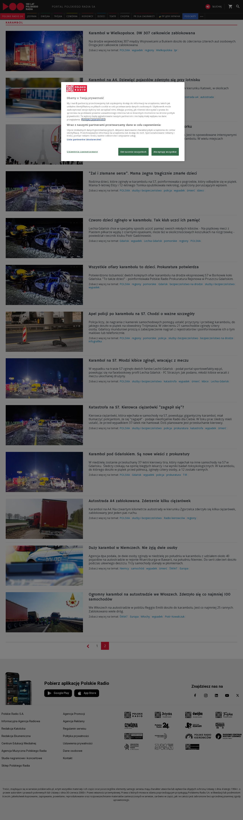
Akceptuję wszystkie (165, 151)
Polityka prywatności (93, 119)
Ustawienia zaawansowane (82, 151)
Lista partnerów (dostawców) (84, 139)
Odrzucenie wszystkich (133, 151)
